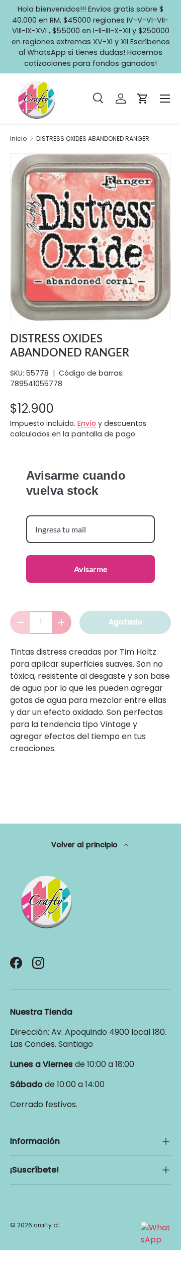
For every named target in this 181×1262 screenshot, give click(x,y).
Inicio (18, 139)
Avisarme (91, 569)
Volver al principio (85, 845)
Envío (86, 423)
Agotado (125, 622)
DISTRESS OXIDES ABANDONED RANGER (92, 139)
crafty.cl (46, 1225)
